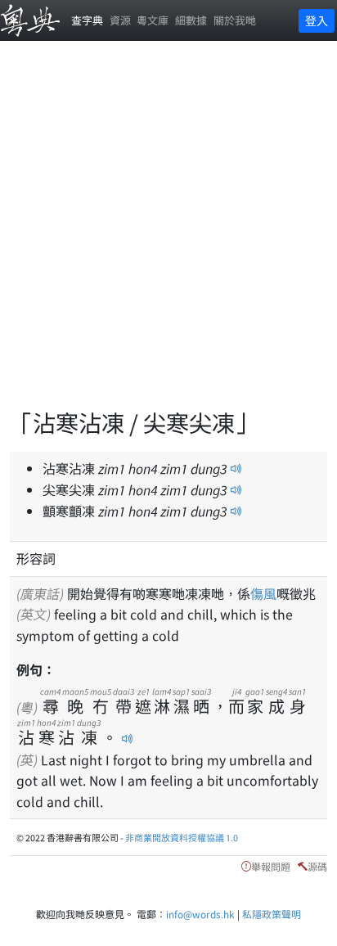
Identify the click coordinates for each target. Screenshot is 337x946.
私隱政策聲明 (271, 914)
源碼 (317, 866)
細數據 (191, 20)
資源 (120, 20)
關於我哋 (234, 20)
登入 (316, 20)
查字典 (87, 20)
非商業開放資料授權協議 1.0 (181, 837)
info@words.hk (200, 914)
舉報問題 (270, 866)
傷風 (263, 593)
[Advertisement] (168, 234)
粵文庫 (152, 20)
